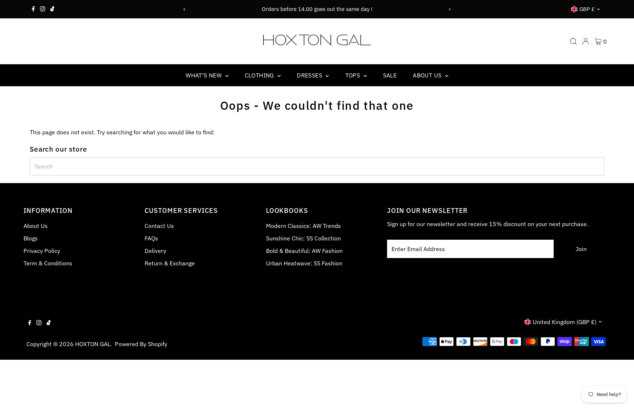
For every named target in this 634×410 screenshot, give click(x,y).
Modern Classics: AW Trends (303, 225)
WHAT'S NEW (204, 75)
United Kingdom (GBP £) (565, 322)
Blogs (30, 238)
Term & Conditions (47, 263)
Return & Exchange (170, 263)
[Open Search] (573, 41)
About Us (35, 225)
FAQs (151, 238)
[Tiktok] (52, 9)
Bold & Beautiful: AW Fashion (304, 250)
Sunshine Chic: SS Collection (303, 238)
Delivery (155, 250)
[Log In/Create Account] (585, 41)
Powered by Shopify (141, 344)
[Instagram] (42, 9)
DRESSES (310, 75)
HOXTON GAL (92, 344)
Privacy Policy (41, 250)
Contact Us (159, 225)
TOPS (353, 75)
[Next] (449, 9)
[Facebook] (33, 9)
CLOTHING (260, 75)
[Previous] (184, 9)
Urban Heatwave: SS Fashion (304, 263)
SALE (390, 75)
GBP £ (587, 9)
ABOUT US (428, 75)
